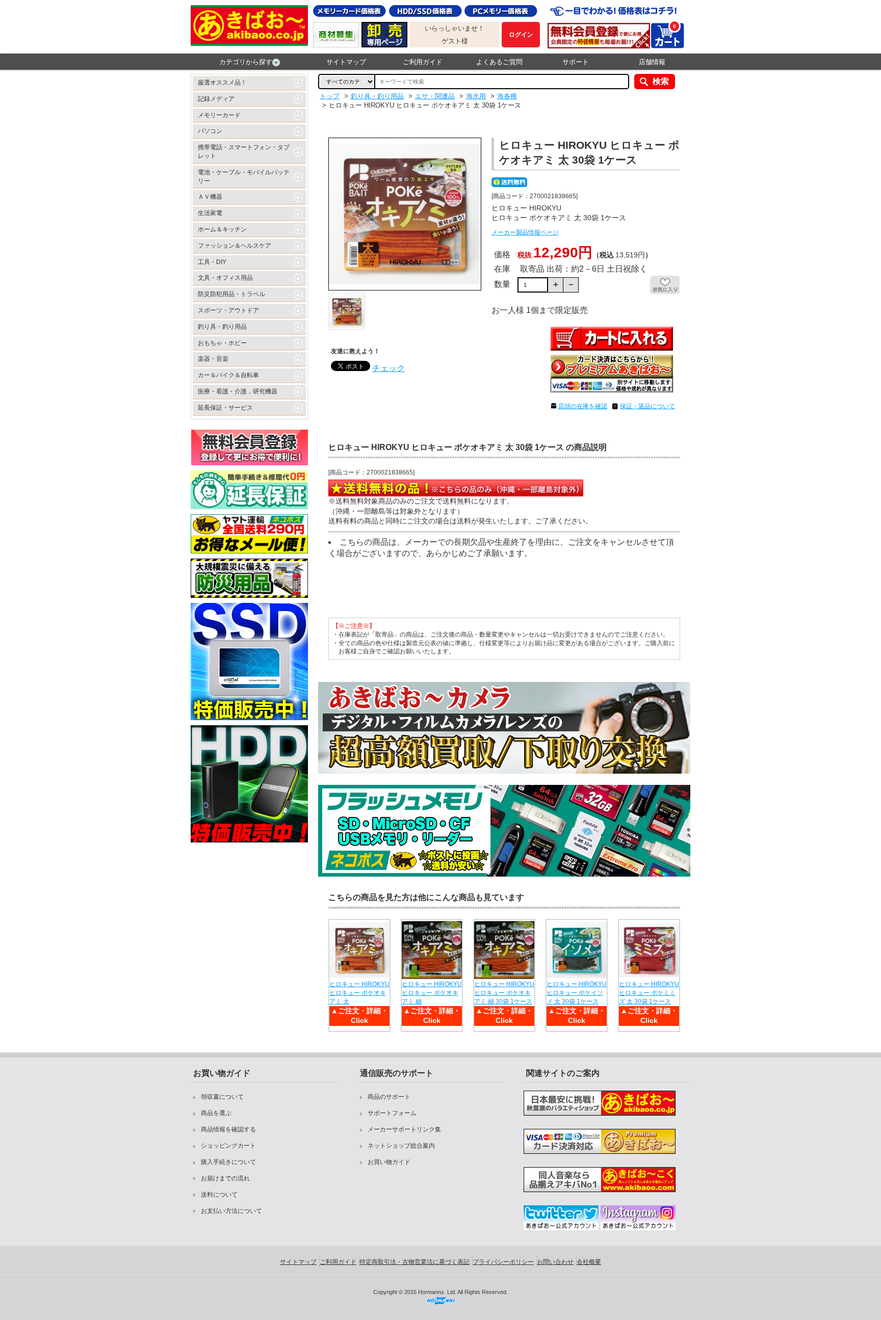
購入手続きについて (228, 1162)
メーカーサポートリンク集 (404, 1129)
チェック (388, 368)
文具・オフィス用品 (225, 277)
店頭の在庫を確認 (582, 406)
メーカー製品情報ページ (525, 232)
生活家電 (210, 213)
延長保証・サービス (225, 407)
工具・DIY (212, 262)
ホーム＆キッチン (222, 229)
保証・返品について (647, 406)
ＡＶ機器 (210, 196)
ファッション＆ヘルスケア (234, 245)
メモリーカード (219, 115)
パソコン (210, 131)
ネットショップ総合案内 (401, 1145)
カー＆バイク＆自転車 (228, 375)
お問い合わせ (555, 1262)
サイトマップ (346, 62)
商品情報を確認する (228, 1129)
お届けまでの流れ (225, 1178)
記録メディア (216, 98)
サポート (575, 62)
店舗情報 (652, 62)
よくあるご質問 (499, 62)
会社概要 (589, 1262)
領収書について (222, 1096)
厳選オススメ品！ (222, 82)
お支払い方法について (231, 1211)
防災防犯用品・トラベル (231, 294)
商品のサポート (389, 1096)
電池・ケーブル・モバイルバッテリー (244, 176)
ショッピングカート (228, 1145)
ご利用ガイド (423, 62)
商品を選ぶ (216, 1113)
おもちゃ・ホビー (222, 343)
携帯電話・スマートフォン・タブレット (244, 152)
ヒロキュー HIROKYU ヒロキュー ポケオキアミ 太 (359, 993)
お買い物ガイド (389, 1162)
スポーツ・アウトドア (228, 310)
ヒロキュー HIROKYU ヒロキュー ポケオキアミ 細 (432, 993)
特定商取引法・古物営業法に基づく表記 (414, 1262)
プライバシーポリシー (503, 1262)
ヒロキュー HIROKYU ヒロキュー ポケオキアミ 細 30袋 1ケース (504, 993)
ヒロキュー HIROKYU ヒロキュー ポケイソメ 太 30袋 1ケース (577, 993)
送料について (219, 1194)
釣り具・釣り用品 (222, 326)
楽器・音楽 (213, 358)
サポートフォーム (392, 1113)
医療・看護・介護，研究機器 (237, 391)
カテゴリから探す (245, 62)
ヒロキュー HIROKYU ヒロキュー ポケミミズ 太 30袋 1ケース (649, 993)
